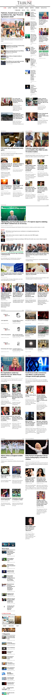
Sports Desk (3, 459)
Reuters (4, 378)
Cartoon (33, 10)
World (26, 7)
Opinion (37, 7)
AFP (1, 378)
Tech (28, 10)
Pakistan (15, 7)
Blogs (23, 10)
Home (5, 7)
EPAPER (33, 5)
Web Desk (2, 43)
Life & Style (44, 7)
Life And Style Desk (28, 153)
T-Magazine (17, 10)
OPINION (3, 310)
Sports (32, 7)
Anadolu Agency (8, 378)
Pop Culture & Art (28, 461)
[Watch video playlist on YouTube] (8, 545)
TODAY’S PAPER (19, 5)
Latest (9, 7)
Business (21, 7)
